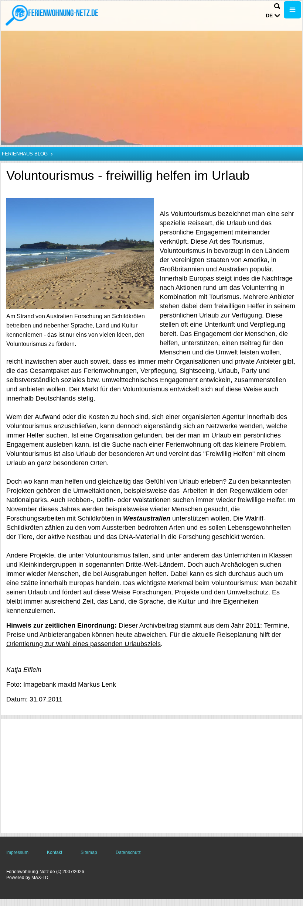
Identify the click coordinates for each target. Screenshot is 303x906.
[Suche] (277, 6)
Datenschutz (128, 852)
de (269, 15)
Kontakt (54, 852)
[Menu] (292, 9)
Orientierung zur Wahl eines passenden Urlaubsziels (83, 644)
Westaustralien (146, 518)
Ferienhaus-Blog (25, 154)
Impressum (17, 852)
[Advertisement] (151, 776)
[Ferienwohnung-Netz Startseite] (52, 15)
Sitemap (89, 852)
